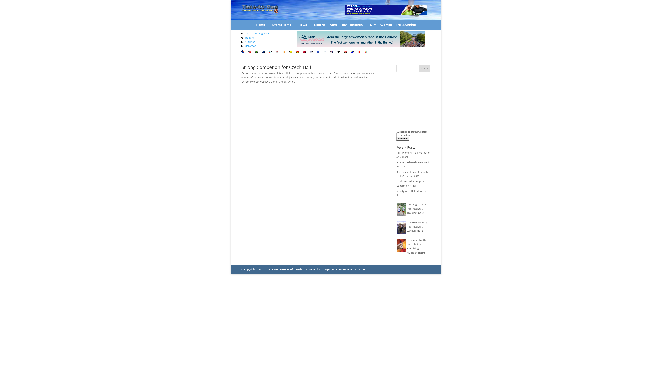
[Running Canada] (277, 52)
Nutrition (250, 42)
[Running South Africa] (256, 52)
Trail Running (406, 24)
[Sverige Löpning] (318, 52)
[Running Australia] (331, 52)
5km (373, 24)
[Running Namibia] (366, 52)
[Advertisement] (418, 107)
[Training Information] (242, 37)
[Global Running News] (242, 33)
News (303, 24)
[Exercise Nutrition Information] (242, 42)
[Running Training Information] (242, 46)
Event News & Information (288, 269)
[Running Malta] (359, 52)
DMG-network (347, 269)
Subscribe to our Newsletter (411, 131)
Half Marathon (352, 24)
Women (386, 24)
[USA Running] (249, 52)
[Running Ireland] (284, 52)
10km (333, 24)
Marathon (250, 46)
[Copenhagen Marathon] (304, 52)
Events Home (281, 24)
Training (249, 37)
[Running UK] (270, 52)
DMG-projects (329, 269)
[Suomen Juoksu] (311, 52)
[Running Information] (242, 52)
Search (425, 68)
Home (260, 24)
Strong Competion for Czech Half (276, 67)
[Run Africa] (338, 52)
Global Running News (257, 33)
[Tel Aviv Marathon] (325, 52)
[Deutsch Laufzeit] (297, 52)
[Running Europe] (352, 52)
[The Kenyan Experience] (345, 52)
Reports (319, 24)
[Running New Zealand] (263, 52)
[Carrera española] (290, 52)
